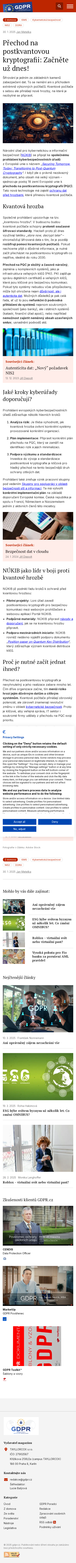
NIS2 (7, 25)
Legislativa (10, 1528)
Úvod (7, 1503)
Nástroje (9, 1523)
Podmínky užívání (50, 1527)
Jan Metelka (23, 31)
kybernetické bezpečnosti (44, 707)
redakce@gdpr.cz (21, 1479)
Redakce (45, 1508)
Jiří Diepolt (26, 378)
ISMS (24, 19)
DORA (18, 25)
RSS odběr (46, 1522)
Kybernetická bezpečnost (46, 19)
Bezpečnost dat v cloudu (27, 551)
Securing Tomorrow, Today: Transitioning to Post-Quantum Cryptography (36, 168)
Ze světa (9, 1513)
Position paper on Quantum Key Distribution (38, 642)
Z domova (10, 1508)
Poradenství (11, 1518)
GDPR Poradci (48, 1503)
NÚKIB (26, 155)
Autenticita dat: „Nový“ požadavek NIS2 (37, 370)
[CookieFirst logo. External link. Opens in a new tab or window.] (4, 732)
